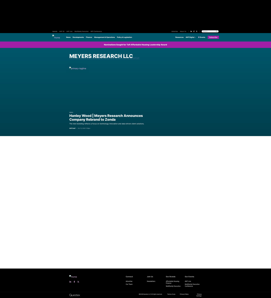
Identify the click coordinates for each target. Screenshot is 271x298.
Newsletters (151, 281)
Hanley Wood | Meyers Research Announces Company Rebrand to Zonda (106, 118)
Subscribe (213, 37)
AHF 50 (61, 31)
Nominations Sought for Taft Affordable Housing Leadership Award (135, 45)
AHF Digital (190, 37)
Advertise (174, 31)
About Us (183, 31)
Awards (54, 31)
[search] (216, 31)
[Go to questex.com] (74, 295)
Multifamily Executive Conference (192, 285)
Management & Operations (104, 37)
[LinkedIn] (191, 31)
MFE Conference (96, 31)
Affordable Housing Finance (172, 282)
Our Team (129, 284)
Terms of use (171, 294)
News (68, 37)
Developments (78, 37)
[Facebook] (194, 31)
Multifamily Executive (81, 31)
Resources (179, 37)
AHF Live (69, 31)
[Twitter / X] (196, 31)
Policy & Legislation (124, 37)
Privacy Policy (184, 294)
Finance (89, 37)
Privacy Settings (199, 295)
